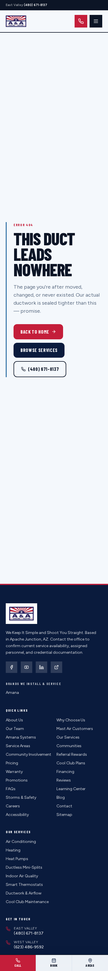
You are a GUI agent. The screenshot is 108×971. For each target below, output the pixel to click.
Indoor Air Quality (22, 876)
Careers (13, 806)
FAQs (11, 788)
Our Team (15, 728)
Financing (65, 771)
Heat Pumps (17, 858)
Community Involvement (28, 754)
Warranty (14, 771)
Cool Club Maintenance (27, 901)
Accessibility (17, 814)
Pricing (12, 763)
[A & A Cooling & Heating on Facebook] (11, 667)
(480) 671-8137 (43, 369)
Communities (69, 745)
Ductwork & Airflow (23, 893)
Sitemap (64, 814)
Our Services (67, 737)
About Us (14, 720)
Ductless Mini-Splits (24, 867)
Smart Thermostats (24, 884)
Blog (60, 797)
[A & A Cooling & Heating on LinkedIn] (41, 667)
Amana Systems (21, 737)
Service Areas (18, 745)
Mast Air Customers (74, 728)
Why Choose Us (70, 720)
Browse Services (39, 350)
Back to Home (34, 331)
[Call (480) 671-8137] (81, 21)
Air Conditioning (21, 841)
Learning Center (71, 788)
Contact (64, 806)
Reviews (63, 780)
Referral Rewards (71, 754)
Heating (13, 850)
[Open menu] (96, 21)
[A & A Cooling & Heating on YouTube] (26, 667)
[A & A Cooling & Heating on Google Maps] (56, 667)
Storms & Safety (21, 797)
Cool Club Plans (70, 763)
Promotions (17, 780)
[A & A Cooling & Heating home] (16, 21)
